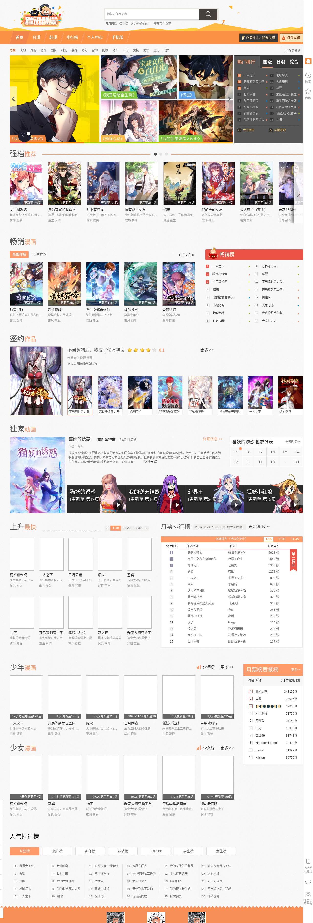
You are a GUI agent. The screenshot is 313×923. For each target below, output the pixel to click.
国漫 (267, 61)
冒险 (95, 50)
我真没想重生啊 (286, 107)
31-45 (295, 539)
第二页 (160, 154)
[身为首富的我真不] (64, 183)
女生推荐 (39, 254)
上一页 (155, 154)
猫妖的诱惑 (80, 439)
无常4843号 (288, 210)
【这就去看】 (150, 462)
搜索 (208, 14)
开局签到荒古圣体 (61, 723)
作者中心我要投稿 (260, 38)
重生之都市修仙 (98, 310)
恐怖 (43, 50)
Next (298, 192)
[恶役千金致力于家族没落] (110, 392)
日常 (126, 50)
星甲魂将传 (251, 101)
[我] (308, 61)
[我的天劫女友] (218, 183)
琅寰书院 (16, 310)
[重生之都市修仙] (102, 284)
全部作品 (19, 254)
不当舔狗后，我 (272, 282)
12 (248, 462)
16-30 (282, 539)
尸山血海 (63, 866)
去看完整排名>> (259, 527)
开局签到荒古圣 (254, 82)
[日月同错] (80, 554)
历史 (156, 50)
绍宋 (247, 88)
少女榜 (209, 748)
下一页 (166, 154)
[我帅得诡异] (200, 392)
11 (260, 462)
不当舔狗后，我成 (219, 889)
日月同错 (111, 24)
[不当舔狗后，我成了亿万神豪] (36, 381)
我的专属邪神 (66, 881)
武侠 (146, 50)
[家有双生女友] (141, 183)
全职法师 (169, 310)
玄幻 (23, 50)
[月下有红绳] (103, 183)
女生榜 (221, 851)
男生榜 (188, 851)
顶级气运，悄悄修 (106, 866)
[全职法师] (178, 284)
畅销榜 (123, 851)
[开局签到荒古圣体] (51, 612)
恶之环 (103, 633)
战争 (167, 50)
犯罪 (105, 50)
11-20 (127, 528)
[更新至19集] (107, 439)
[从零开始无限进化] (230, 392)
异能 (33, 50)
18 (248, 452)
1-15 (269, 539)
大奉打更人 (269, 321)
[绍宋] (179, 183)
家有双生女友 (135, 210)
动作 (115, 50)
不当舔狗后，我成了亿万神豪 (96, 350)
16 (272, 452)
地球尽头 (282, 75)
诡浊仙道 (176, 881)
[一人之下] (260, 392)
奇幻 (85, 50)
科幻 (64, 50)
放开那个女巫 (162, 24)
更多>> (296, 670)
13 (236, 462)
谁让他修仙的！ (141, 24)
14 (297, 452)
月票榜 (25, 851)
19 (236, 452)
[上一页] (107, 528)
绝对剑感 (285, 412)
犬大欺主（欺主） (254, 210)
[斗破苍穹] (140, 284)
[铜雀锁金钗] (22, 554)
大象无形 (282, 82)
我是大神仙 (26, 866)
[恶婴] (139, 554)
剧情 (54, 50)
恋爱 (13, 50)
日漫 (280, 61)
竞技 (136, 50)
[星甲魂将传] (217, 697)
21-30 (138, 528)
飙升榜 (57, 851)
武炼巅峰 (55, 310)
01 (297, 462)
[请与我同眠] (217, 778)
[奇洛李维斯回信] (178, 778)
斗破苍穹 (280, 130)
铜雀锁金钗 (251, 113)
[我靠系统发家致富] (170, 392)
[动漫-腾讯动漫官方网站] (51, 17)
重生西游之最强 (286, 101)
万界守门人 (269, 266)
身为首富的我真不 (62, 210)
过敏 (22, 881)
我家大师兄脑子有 (138, 804)
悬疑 (74, 50)
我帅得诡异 (196, 412)
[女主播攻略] (26, 183)
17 (260, 452)
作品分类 (294, 51)
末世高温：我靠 (286, 94)
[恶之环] (110, 612)
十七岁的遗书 (179, 873)
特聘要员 (176, 896)
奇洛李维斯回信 (174, 804)
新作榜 (90, 851)
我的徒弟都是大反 (68, 889)
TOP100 (155, 851)
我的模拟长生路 (180, 889)
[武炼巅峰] (64, 284)
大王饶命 (249, 130)
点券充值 (293, 38)
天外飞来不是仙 (142, 889)
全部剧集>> (293, 442)
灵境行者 (135, 412)
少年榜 (209, 667)
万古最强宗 (215, 881)
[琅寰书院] (26, 284)
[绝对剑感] (290, 392)
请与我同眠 (209, 804)
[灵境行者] (140, 392)
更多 (207, 349)
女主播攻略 (18, 210)
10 (272, 462)
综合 (294, 61)
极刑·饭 (99, 896)
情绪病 (123, 24)
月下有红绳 (95, 210)
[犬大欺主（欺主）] (256, 183)
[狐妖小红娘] (80, 612)
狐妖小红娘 (251, 107)
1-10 (116, 528)
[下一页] (146, 528)
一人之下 (250, 75)
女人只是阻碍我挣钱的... (83, 364)
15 (284, 452)
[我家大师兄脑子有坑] (139, 612)
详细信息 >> (213, 439)
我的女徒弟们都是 (181, 866)
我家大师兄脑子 (286, 113)
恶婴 (279, 88)
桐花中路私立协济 (144, 873)
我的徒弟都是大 (254, 120)
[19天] (22, 612)
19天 (279, 120)
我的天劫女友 (212, 210)
